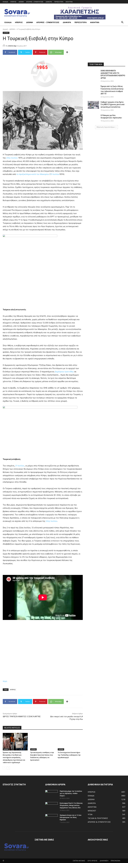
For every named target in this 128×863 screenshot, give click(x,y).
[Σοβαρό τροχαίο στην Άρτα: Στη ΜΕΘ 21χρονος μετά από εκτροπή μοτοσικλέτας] (93, 105)
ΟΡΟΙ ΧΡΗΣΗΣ (92, 861)
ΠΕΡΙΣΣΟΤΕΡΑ (58, 2)
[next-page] (8, 768)
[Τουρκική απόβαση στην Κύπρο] (43, 430)
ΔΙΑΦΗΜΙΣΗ (104, 861)
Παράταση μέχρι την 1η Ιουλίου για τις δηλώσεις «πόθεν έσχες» (71, 793)
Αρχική (5, 29)
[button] (122, 22)
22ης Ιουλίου (51, 521)
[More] (67, 52)
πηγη (5, 681)
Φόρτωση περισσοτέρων (105, 127)
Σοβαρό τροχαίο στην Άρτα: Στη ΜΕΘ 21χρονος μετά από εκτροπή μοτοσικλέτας (112, 104)
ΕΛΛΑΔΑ (5, 2)
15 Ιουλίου (54, 174)
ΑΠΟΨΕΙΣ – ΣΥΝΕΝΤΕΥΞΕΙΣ (34, 2)
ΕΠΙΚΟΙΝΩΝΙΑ (115, 861)
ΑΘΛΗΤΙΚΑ (69, 2)
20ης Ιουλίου (12, 158)
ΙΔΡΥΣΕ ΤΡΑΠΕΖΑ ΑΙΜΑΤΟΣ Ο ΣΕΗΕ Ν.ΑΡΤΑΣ (22, 716)
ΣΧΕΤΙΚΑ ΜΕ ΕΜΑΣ (79, 861)
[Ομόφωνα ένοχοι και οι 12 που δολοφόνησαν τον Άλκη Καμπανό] (51, 818)
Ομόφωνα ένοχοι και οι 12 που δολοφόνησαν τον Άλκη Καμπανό (70, 817)
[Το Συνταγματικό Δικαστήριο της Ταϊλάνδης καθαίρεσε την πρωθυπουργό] (70, 741)
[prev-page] (4, 768)
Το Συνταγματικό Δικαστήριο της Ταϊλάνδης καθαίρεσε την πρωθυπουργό (69, 755)
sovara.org (12, 46)
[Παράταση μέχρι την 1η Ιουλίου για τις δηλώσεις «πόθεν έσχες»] (51, 794)
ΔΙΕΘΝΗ (21, 2)
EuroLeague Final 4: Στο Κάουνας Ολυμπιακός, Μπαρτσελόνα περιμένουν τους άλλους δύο (71, 805)
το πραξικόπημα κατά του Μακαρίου (32, 174)
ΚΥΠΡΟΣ (13, 690)
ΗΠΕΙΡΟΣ (13, 2)
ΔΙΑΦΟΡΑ (49, 2)
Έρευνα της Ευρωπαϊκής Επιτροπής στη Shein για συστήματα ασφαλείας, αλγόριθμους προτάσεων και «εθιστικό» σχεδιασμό (14, 757)
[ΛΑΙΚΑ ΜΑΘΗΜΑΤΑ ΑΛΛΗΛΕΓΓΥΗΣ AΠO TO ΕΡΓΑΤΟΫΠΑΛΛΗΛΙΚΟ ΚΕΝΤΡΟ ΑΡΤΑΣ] (93, 73)
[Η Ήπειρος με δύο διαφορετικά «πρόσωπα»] (93, 118)
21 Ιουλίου (19, 465)
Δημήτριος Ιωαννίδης (64, 371)
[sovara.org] (4, 46)
